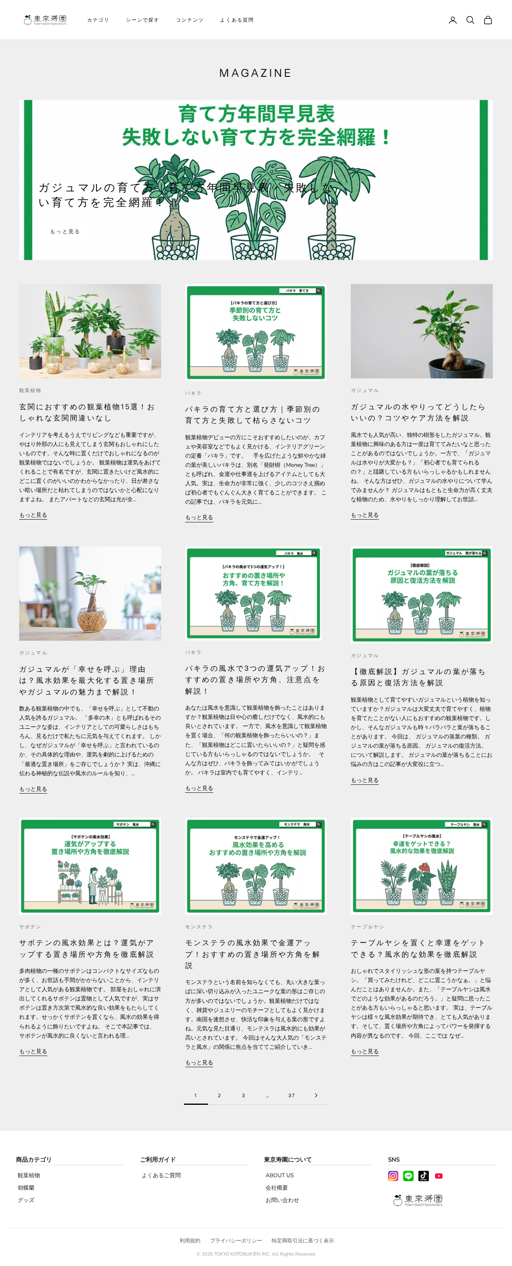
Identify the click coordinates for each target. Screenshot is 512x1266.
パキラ (193, 393)
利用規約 (190, 1240)
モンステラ (199, 927)
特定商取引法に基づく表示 (303, 1240)
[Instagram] (393, 1176)
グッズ (26, 1200)
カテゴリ (98, 20)
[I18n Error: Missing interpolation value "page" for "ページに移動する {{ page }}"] (316, 1095)
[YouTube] (439, 1176)
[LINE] (408, 1176)
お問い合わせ (282, 1200)
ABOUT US (280, 1175)
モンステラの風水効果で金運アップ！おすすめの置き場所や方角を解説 (253, 954)
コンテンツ (190, 20)
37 (291, 1095)
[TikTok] (423, 1176)
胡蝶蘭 (26, 1188)
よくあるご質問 (161, 1175)
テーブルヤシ (368, 927)
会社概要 (277, 1188)
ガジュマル (365, 390)
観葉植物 (30, 390)
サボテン (30, 927)
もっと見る (65, 231)
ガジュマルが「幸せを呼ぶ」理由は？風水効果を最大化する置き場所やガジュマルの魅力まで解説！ (87, 680)
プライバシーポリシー (236, 1240)
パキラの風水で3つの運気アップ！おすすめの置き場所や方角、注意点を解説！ (255, 679)
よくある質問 (237, 20)
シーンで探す (143, 20)
